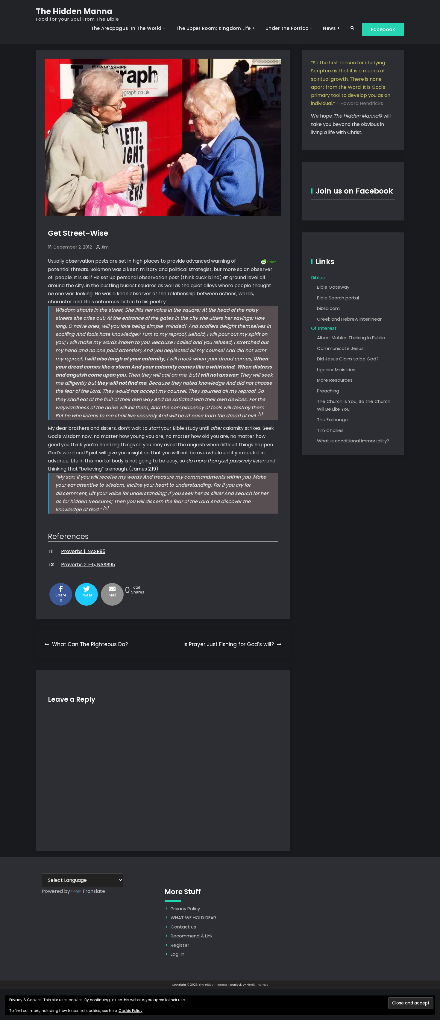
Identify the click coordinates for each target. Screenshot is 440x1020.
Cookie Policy (130, 1010)
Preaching (328, 391)
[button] (260, 415)
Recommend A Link (192, 936)
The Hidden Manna (74, 11)
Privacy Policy (185, 908)
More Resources (335, 380)
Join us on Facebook (354, 191)
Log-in (177, 954)
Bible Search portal (338, 298)
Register (180, 945)
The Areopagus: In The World (126, 28)
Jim (105, 247)
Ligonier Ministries (336, 369)
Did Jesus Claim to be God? (348, 359)
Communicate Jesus (340, 348)
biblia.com (328, 308)
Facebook (383, 29)
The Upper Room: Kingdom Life (213, 28)
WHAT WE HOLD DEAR (193, 917)
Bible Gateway (333, 287)
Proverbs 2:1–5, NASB (85, 564)
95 (102, 551)
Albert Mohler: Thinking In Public (351, 337)
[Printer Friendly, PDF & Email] (268, 261)
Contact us (183, 927)
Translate (93, 891)
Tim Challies (330, 430)
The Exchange (332, 419)
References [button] (68, 536)
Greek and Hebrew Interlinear (349, 319)
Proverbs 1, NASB (80, 551)
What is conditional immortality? (353, 441)
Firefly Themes (257, 984)
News (329, 28)
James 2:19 (143, 468)
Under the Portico (287, 28)
